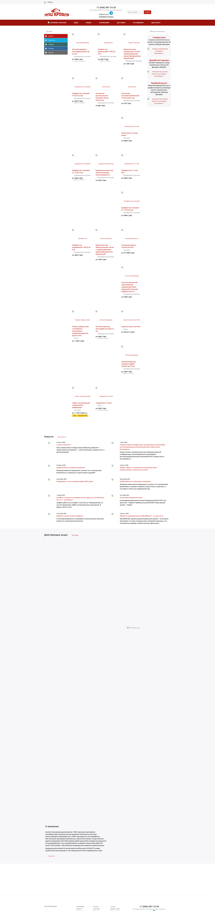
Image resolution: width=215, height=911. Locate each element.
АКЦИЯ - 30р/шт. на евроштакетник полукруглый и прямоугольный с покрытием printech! (138, 469)
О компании (80, 906)
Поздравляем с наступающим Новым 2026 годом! (74, 481)
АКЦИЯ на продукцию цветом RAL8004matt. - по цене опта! (141, 516)
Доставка (96, 909)
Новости (79, 909)
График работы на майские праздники (70, 467)
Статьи (113, 906)
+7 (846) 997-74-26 (106, 7)
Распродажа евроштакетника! (131, 497)
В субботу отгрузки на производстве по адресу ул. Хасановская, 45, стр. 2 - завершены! (80, 499)
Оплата (95, 906)
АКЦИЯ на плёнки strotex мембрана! (69, 516)
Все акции (75, 535)
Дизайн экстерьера (159, 60)
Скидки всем (159, 37)
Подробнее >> (159, 53)
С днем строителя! (63, 444)
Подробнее (51, 856)
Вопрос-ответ (115, 909)
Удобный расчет (159, 83)
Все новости (62, 437)
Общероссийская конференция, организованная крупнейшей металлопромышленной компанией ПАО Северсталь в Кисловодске (142, 447)
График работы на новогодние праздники (135, 481)
